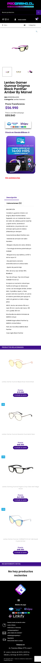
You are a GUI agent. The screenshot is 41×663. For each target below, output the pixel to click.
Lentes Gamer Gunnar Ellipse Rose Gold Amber (18, 382)
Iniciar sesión (22, 19)
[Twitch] (3, 19)
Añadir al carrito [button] (21, 395)
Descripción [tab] (11, 197)
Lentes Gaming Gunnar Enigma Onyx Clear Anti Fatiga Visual (20, 488)
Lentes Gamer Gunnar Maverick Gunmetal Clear (18, 434)
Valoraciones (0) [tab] (14, 203)
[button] (24, 25)
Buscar (38, 12)
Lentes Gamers (19, 99)
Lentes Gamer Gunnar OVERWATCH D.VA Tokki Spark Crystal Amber (20, 540)
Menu (5, 25)
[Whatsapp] (8, 19)
